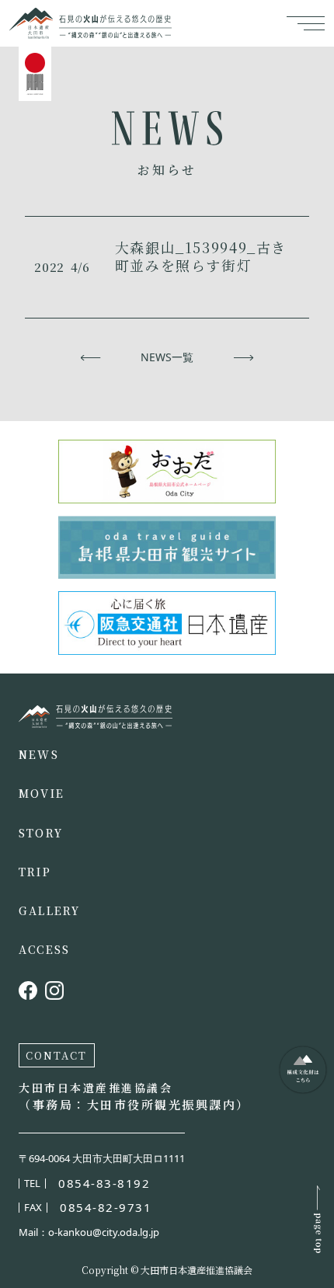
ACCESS (44, 949)
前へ (90, 357)
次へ (243, 357)
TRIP (35, 872)
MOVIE (41, 793)
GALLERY (50, 910)
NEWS (39, 754)
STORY (41, 833)
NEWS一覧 (167, 357)
